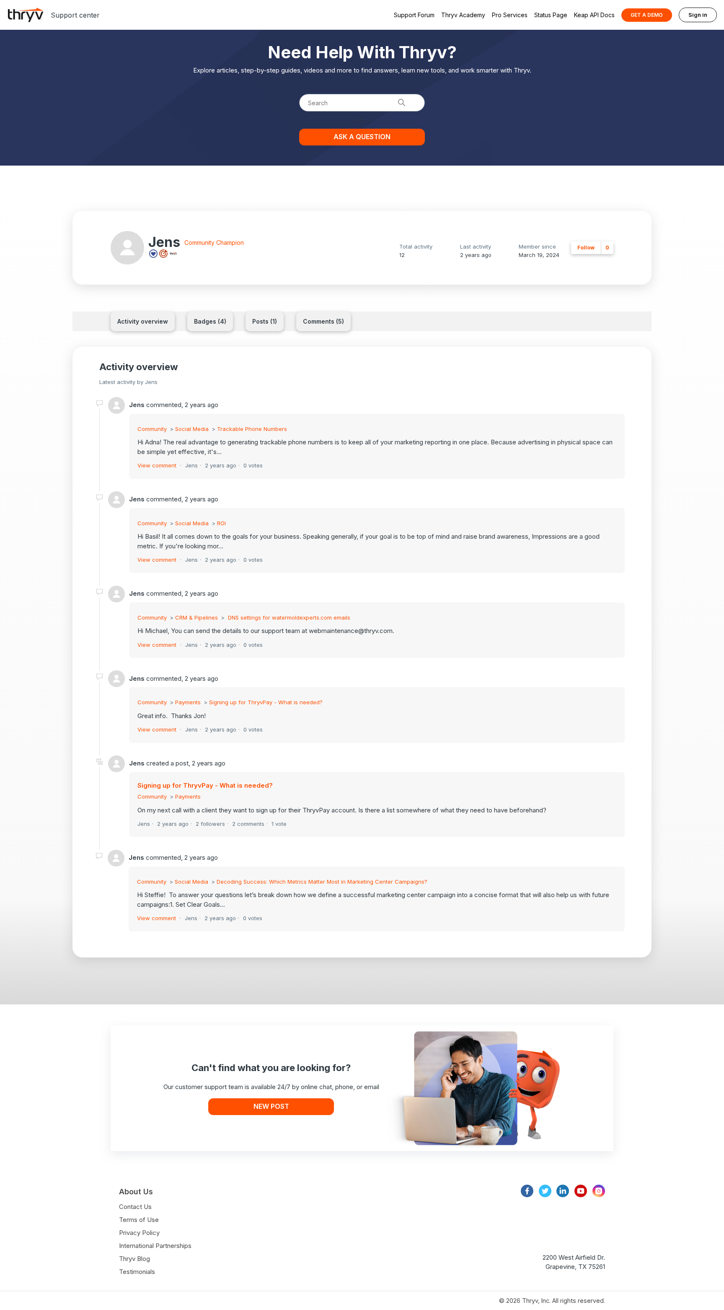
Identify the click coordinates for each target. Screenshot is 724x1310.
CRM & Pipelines (196, 617)
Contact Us (135, 1207)
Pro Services (509, 14)
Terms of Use (139, 1220)
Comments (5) (323, 321)
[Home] (25, 15)
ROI (221, 523)
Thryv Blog (134, 1259)
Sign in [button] (697, 14)
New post (271, 1106)
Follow (586, 247)
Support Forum (414, 14)
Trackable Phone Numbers (252, 428)
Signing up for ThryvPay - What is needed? (266, 702)
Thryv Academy (463, 14)
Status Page (550, 14)
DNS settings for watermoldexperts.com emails (288, 617)
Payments (188, 702)
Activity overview (142, 321)
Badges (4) (210, 321)
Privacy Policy (139, 1233)
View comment (156, 465)
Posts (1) (264, 321)
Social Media (192, 428)
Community (152, 428)
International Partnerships (155, 1246)
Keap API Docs (594, 14)
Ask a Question (362, 136)
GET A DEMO (647, 15)
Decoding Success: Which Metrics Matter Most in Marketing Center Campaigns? (322, 881)
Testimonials (137, 1272)
